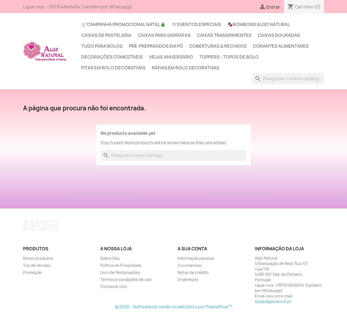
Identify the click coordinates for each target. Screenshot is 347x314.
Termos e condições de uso (126, 279)
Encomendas (190, 265)
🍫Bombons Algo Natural (258, 24)
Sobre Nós (110, 258)
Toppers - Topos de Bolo (229, 57)
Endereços (188, 279)
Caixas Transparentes (224, 35)
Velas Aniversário (171, 57)
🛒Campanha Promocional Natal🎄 (123, 24)
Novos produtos (38, 258)
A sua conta (192, 249)
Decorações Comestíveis (112, 57)
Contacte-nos (113, 286)
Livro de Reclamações (120, 272)
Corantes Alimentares (281, 46)
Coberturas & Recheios (218, 46)
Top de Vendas (36, 265)
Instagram (52, 225)
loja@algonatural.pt (273, 301)
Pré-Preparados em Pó (156, 46)
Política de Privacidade (121, 265)
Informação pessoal (196, 258)
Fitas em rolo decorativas (113, 68)
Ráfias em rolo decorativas (185, 68)
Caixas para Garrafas (164, 35)
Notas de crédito (193, 272)
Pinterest (41, 225)
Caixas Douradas (279, 35)
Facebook (29, 225)
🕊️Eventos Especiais (196, 24)
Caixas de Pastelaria (106, 35)
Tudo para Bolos (102, 46)
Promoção (32, 272)
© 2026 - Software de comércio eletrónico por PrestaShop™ (173, 307)
